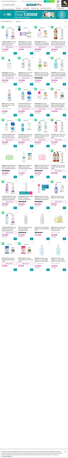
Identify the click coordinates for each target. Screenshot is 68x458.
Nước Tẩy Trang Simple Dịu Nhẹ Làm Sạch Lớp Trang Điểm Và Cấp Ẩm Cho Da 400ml (42, 75)
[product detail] (9, 33)
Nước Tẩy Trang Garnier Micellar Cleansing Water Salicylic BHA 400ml (58, 74)
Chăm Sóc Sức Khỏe (45, 8)
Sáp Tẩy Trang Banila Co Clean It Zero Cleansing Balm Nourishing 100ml (58, 229)
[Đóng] (65, 452)
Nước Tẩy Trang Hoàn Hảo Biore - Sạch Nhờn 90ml (8, 105)
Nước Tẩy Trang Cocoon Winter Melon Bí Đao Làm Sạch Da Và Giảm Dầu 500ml (58, 44)
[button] (64, 3)
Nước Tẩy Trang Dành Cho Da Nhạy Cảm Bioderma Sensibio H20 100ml (42, 106)
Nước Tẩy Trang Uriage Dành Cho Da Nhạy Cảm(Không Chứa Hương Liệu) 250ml (42, 199)
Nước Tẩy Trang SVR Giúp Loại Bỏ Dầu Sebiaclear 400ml (25, 228)
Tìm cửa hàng (30, 1)
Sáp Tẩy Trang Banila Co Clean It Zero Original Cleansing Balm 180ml (42, 168)
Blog (35, 1)
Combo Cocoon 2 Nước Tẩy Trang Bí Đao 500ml (58, 167)
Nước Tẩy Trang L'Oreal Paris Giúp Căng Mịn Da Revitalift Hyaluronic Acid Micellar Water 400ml (9, 199)
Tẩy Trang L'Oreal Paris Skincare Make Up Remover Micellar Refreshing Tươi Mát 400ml (9, 44)
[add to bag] (15, 53)
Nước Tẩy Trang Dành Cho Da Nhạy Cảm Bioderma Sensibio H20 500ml (42, 44)
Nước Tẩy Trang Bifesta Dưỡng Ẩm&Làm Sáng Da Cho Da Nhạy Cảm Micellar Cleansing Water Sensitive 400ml (58, 106)
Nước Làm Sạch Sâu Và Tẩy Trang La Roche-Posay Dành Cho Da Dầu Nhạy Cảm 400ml (25, 106)
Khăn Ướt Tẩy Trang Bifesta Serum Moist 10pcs (25, 259)
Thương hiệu (60, 8)
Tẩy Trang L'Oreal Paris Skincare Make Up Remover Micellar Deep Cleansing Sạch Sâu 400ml (9, 230)
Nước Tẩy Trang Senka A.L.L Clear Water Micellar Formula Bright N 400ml (42, 260)
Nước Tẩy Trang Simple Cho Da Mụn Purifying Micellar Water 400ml (25, 168)
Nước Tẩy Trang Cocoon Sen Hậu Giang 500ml (58, 136)
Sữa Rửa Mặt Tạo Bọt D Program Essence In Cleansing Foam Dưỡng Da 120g (25, 199)
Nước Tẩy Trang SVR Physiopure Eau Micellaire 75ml (42, 228)
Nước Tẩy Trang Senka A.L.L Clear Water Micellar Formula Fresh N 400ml (58, 260)
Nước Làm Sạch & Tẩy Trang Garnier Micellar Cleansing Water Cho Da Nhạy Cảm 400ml (25, 75)
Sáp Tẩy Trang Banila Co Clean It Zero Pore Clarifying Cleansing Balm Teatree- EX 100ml (9, 168)
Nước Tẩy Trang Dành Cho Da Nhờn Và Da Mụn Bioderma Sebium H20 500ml (9, 75)
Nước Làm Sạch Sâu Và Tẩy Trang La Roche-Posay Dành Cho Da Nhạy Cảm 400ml (8, 137)
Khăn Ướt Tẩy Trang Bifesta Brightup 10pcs (8, 259)
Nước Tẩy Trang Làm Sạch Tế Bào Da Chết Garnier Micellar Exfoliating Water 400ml (42, 137)
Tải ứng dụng (24, 1)
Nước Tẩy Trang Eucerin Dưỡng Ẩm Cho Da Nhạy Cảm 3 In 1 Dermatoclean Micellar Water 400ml (25, 137)
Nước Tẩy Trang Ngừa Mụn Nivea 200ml (57, 197)
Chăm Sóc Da (34, 8)
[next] (54, 8)
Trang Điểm (26, 8)
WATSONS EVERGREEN (8, 9)
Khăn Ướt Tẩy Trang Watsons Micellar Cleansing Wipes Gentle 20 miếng (25, 44)
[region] (34, 453)
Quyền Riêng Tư (7, 456)
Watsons (18, 8)
